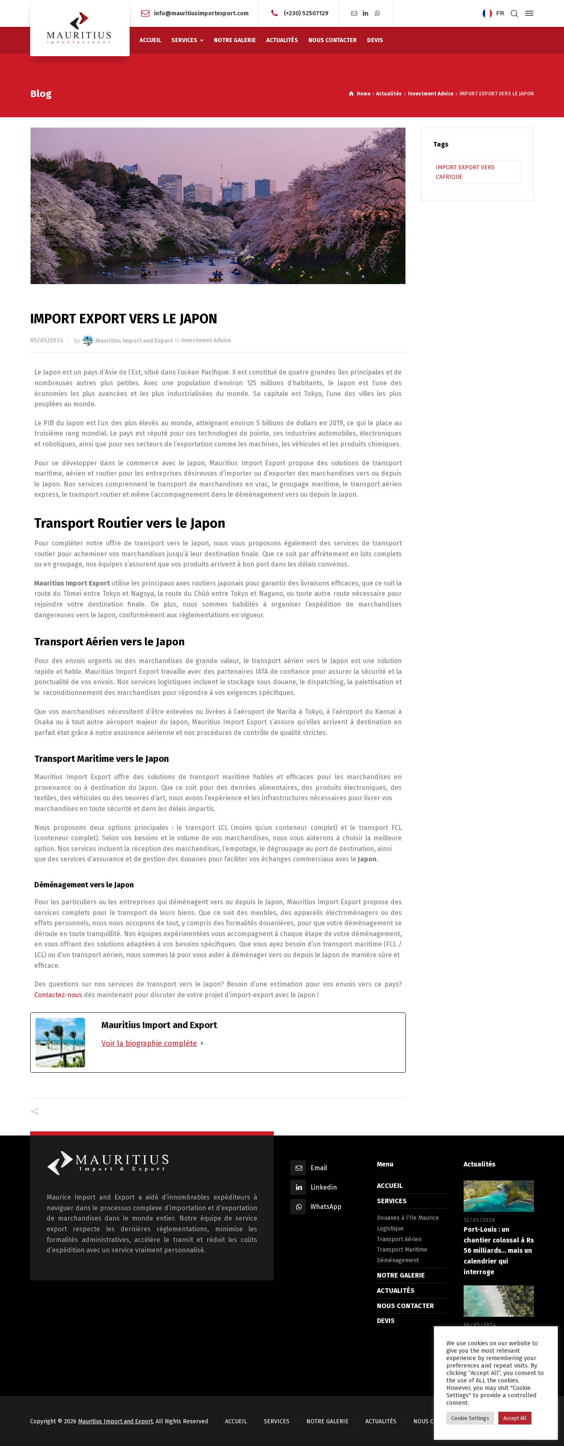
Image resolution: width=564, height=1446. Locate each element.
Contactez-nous (58, 995)
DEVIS (386, 1321)
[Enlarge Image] (218, 206)
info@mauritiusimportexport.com (201, 13)
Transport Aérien (399, 1239)
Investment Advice (206, 340)
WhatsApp (325, 1207)
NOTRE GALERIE (401, 1275)
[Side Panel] (527, 13)
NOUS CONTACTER (405, 1306)
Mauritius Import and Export (134, 340)
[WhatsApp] (377, 13)
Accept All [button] (514, 1418)
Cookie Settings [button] (470, 1418)
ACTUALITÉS (396, 1290)
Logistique (390, 1228)
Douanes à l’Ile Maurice (408, 1217)
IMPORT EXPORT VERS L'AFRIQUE (465, 172)
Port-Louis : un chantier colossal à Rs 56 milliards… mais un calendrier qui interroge (499, 1250)
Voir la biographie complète (149, 1043)
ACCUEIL (390, 1186)
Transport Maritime (402, 1249)
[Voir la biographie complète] (202, 1044)
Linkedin (323, 1187)
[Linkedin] (366, 13)
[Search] (514, 13)
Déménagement (398, 1260)
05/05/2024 (47, 340)
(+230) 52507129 (306, 13)
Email (318, 1168)
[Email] (355, 13)
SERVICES (392, 1201)
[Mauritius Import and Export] (80, 28)
